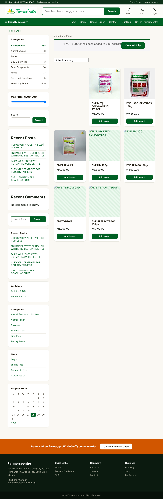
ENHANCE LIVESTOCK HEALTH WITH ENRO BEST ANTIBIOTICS (28, 154)
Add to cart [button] (104, 121)
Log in (14, 359)
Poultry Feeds (18, 341)
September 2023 (20, 296)
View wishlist (133, 45)
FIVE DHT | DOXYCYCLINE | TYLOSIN (100, 106)
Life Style (16, 336)
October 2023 (18, 291)
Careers (94, 471)
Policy (58, 467)
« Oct (14, 422)
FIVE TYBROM (64, 221)
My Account (131, 475)
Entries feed (17, 364)
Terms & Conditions (64, 471)
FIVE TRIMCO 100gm (137, 165)
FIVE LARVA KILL (66, 165)
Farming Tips (18, 330)
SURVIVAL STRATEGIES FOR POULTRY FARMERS (25, 170)
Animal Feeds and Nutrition (25, 314)
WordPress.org (18, 375)
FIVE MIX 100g (100, 165)
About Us (94, 467)
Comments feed (19, 370)
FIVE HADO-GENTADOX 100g (139, 105)
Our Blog (126, 22)
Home (73, 22)
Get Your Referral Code (116, 446)
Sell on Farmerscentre (146, 22)
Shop (83, 22)
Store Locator (151, 2)
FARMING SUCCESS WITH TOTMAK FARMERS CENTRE (25, 162)
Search (112, 11)
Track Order (135, 2)
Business (15, 325)
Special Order (97, 22)
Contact (113, 22)
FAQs (57, 475)
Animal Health (18, 319)
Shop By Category (16, 22)
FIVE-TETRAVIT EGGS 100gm (103, 223)
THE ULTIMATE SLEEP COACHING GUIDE (22, 178)
